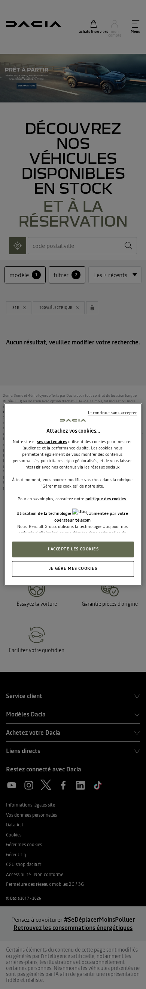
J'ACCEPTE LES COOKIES (73, 549)
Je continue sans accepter (112, 413)
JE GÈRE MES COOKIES (73, 568)
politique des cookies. (106, 499)
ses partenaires (52, 442)
